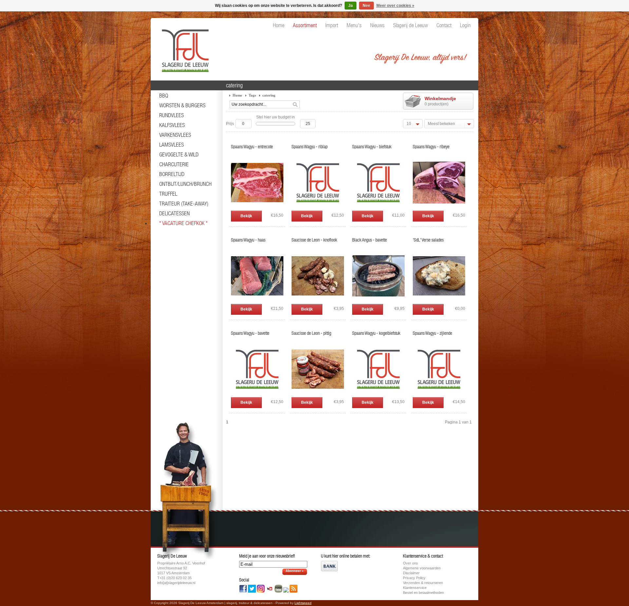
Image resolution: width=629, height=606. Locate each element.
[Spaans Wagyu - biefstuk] (378, 207)
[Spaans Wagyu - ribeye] (439, 207)
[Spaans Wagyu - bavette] (257, 394)
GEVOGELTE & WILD (179, 154)
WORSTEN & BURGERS (182, 105)
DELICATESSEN (174, 213)
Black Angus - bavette (369, 239)
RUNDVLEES (171, 115)
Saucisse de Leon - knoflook (314, 239)
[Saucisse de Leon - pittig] (318, 394)
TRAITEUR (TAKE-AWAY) (183, 203)
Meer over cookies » (395, 5)
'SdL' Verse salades (428, 239)
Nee (366, 5)
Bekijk (246, 216)
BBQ (163, 95)
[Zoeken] (295, 104)
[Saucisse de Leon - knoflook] (318, 300)
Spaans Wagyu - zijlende (432, 333)
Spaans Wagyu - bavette (250, 333)
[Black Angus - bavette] (378, 300)
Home (237, 95)
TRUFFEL (168, 193)
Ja (350, 5)
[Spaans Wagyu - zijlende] (439, 394)
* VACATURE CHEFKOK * (183, 223)
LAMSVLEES (171, 144)
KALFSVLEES (172, 125)
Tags (252, 95)
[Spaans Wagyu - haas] (257, 300)
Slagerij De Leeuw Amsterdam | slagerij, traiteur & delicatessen (183, 47)
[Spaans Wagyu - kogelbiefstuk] (378, 394)
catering (269, 95)
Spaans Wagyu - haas (248, 239)
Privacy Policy (414, 578)
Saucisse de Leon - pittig (311, 333)
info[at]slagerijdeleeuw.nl (176, 583)
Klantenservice (415, 588)
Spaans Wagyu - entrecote (252, 146)
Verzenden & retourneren (423, 583)
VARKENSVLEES (175, 135)
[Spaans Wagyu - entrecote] (257, 207)
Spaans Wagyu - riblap (310, 146)
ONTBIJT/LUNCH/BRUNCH (185, 184)
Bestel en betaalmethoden (423, 593)
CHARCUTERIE (174, 164)
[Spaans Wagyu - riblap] (318, 207)
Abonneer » (295, 571)
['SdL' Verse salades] (439, 300)
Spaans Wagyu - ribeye (431, 146)
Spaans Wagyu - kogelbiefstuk (376, 333)
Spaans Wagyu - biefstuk (371, 146)
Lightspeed (303, 603)
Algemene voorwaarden (422, 568)
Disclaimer (411, 573)
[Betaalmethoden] (329, 570)
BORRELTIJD (171, 174)
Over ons (410, 563)
